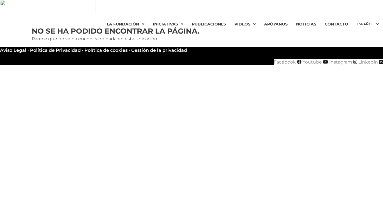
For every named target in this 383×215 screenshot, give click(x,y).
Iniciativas (165, 24)
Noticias (306, 24)
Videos (242, 24)
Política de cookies (106, 50)
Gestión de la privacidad (159, 50)
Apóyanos (276, 24)
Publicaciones (209, 24)
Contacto (336, 24)
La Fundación (123, 24)
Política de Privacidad (55, 50)
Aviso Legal (13, 50)
